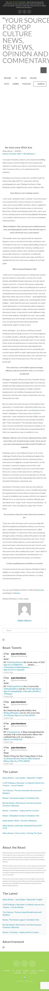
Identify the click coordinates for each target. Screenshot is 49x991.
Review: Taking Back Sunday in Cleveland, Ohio (21, 816)
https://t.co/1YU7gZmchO (14, 669)
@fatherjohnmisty (22, 667)
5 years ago (8, 718)
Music (24, 78)
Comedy (41, 970)
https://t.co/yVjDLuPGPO (25, 715)
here (35, 410)
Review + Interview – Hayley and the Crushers (21, 810)
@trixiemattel (9, 667)
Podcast (26, 84)
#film (30, 758)
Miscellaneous (29, 154)
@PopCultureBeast (33, 688)
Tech (6, 84)
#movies (24, 758)
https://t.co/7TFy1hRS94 (20, 761)
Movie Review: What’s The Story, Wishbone (20, 821)
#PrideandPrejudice (11, 712)
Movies (7, 78)
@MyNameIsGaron (14, 662)
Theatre (17, 973)
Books (33, 78)
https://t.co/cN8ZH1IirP (13, 739)
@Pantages (8, 693)
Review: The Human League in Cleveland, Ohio (21, 798)
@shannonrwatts (13, 732)
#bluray (7, 761)
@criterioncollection (12, 758)
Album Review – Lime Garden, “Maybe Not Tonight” (23, 778)
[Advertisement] (24, 118)
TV (16, 78)
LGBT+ (20, 154)
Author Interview (9, 154)
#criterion (36, 758)
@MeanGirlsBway (11, 688)
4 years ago (8, 672)
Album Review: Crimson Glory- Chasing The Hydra (22, 833)
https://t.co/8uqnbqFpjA (13, 691)
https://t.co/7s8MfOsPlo (13, 664)
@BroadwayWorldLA (32, 691)
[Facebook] (20, 12)
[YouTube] (29, 12)
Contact (33, 973)
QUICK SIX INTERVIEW (17, 2)
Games (16, 84)
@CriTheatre (9, 715)
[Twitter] (24, 12)
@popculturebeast (19, 656)
